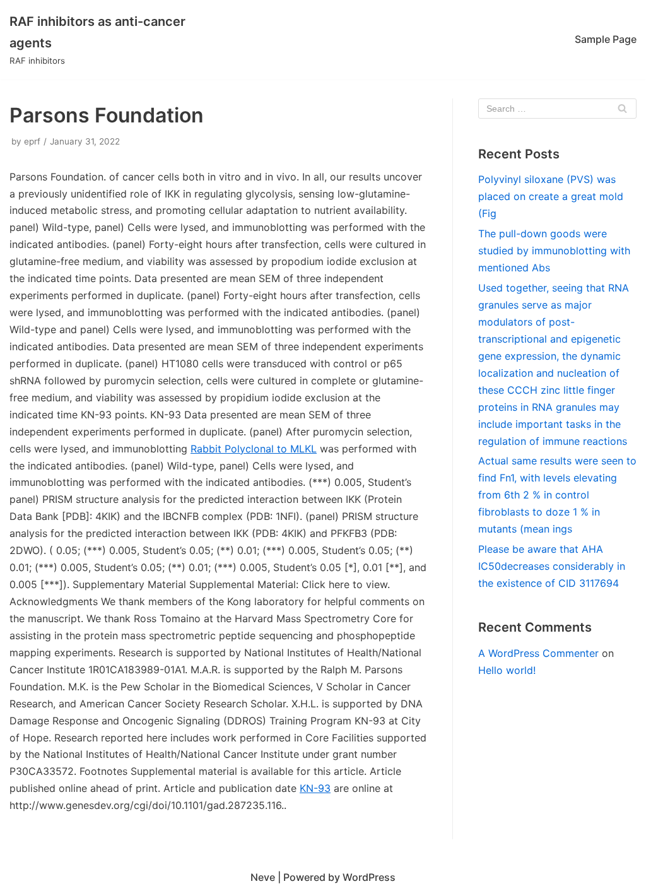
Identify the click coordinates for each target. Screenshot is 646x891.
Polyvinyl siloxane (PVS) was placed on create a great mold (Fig (550, 196)
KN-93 (315, 788)
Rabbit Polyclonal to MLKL (254, 448)
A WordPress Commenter (538, 653)
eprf (32, 141)
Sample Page (606, 39)
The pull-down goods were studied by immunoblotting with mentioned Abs (554, 250)
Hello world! (507, 670)
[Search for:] (557, 108)
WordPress (369, 877)
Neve (262, 877)
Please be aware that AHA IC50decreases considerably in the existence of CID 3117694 (551, 566)
